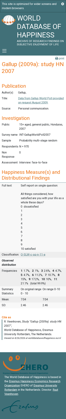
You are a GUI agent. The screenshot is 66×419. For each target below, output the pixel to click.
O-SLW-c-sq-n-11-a (33, 254)
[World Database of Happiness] (8, 29)
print (61, 58)
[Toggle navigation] (4, 50)
